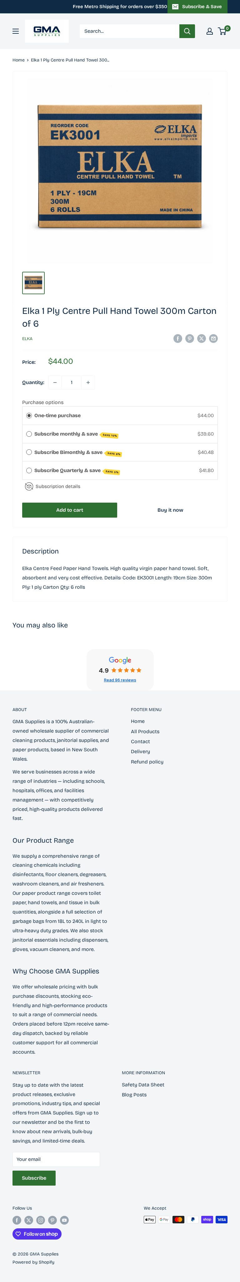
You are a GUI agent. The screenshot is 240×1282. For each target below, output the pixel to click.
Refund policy (147, 762)
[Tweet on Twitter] (201, 338)
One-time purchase (57, 415)
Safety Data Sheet (143, 1085)
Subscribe (34, 1178)
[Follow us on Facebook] (16, 1220)
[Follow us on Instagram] (40, 1220)
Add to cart (69, 510)
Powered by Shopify (33, 1262)
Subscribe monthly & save (75, 434)
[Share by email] (213, 338)
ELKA (27, 338)
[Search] (187, 31)
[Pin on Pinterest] (189, 338)
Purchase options (42, 402)
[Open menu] (15, 31)
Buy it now (170, 510)
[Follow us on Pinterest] (52, 1220)
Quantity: (33, 382)
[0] (222, 31)
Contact (140, 741)
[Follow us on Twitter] (28, 1220)
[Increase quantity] (88, 382)
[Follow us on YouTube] (64, 1220)
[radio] (29, 416)
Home (18, 60)
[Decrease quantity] (55, 382)
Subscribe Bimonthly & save (77, 452)
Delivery (140, 751)
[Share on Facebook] (177, 338)
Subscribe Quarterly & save (76, 470)
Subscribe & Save (202, 6)
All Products (145, 731)
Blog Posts (134, 1095)
